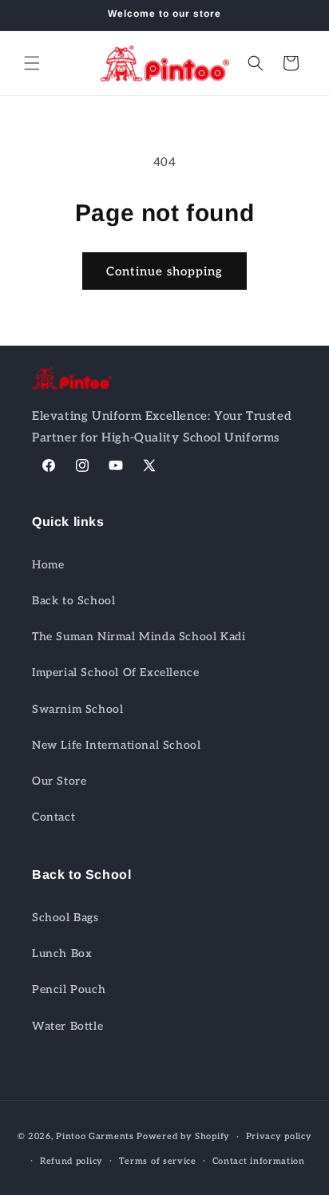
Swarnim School (77, 709)
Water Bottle (67, 1026)
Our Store (59, 781)
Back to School (73, 600)
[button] (32, 63)
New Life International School (116, 745)
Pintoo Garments (95, 1136)
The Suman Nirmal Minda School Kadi (138, 636)
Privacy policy (279, 1136)
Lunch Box (62, 953)
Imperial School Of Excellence (115, 672)
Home (48, 565)
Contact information (258, 1161)
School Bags (65, 917)
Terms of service (157, 1161)
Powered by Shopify (183, 1136)
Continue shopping (164, 271)
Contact (53, 817)
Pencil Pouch (68, 989)
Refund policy (71, 1161)
